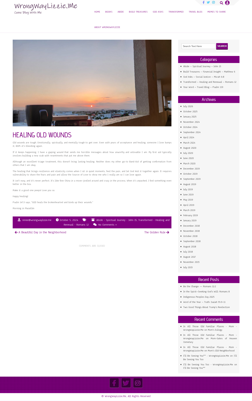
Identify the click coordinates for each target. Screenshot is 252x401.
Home (97, 11)
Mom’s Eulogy (215, 329)
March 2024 (189, 142)
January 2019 (189, 220)
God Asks (158, 11)
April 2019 (188, 205)
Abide (121, 11)
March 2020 (189, 163)
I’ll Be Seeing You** (194, 368)
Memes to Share (216, 11)
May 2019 (188, 199)
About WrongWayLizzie (107, 27)
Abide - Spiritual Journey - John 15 (116, 220)
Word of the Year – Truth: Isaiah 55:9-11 (204, 302)
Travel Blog (195, 11)
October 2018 (190, 236)
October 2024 (190, 127)
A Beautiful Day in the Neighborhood (42, 232)
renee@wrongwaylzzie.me (36, 220)
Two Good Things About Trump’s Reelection (206, 307)
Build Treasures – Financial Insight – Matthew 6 (209, 71)
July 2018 (188, 251)
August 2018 (189, 246)
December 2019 (191, 168)
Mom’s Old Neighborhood (221, 350)
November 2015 (191, 262)
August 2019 (189, 184)
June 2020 (188, 158)
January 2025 (189, 116)
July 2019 (188, 189)
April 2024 (188, 137)
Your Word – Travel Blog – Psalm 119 (203, 87)
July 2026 (188, 106)
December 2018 (191, 225)
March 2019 (189, 210)
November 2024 (191, 122)
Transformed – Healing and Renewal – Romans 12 (209, 82)
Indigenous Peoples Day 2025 (198, 297)
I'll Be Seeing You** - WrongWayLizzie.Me (206, 355)
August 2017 (189, 257)
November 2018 (191, 231)
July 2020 (188, 153)
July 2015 (188, 267)
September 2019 (192, 179)
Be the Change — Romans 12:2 (199, 286)
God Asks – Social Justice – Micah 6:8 (203, 76)
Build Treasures (138, 11)
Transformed (176, 11)
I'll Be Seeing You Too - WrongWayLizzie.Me (208, 364)
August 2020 (189, 148)
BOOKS (108, 11)
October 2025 (190, 111)
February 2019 (190, 215)
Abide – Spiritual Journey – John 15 (202, 66)
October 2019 (190, 173)
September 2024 (192, 132)
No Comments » (107, 225)
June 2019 (188, 194)
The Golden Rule (154, 232)
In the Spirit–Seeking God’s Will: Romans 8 (206, 291)
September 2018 (192, 241)
